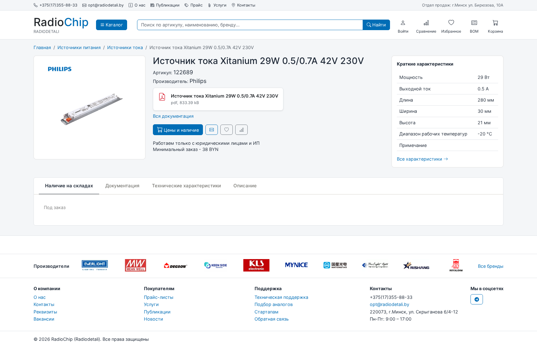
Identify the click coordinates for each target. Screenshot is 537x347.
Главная (42, 47)
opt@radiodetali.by (106, 5)
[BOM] (474, 22)
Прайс (196, 5)
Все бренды (490, 266)
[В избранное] (226, 130)
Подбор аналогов (274, 304)
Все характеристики (420, 159)
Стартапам (266, 311)
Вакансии (44, 319)
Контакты (246, 5)
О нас (140, 5)
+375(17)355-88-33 (58, 5)
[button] (403, 22)
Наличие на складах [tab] (69, 186)
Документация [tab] (122, 186)
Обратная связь (272, 319)
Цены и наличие (181, 130)
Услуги (220, 5)
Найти (378, 24)
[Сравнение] (426, 22)
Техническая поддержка (281, 297)
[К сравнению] (241, 130)
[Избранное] (451, 22)
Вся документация (173, 116)
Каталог (113, 24)
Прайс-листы (158, 297)
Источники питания (79, 47)
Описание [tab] (245, 186)
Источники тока (125, 47)
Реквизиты (45, 311)
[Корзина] (495, 22)
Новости (153, 319)
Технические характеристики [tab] (186, 186)
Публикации (168, 5)
